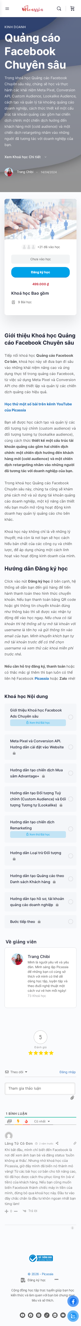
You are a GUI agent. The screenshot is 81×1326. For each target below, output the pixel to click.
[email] (63, 1315)
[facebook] (30, 1315)
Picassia (42, 678)
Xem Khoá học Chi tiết (23, 157)
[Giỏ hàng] (72, 8)
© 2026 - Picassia (40, 1274)
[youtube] (22, 1315)
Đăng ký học (40, 272)
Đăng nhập (67, 1072)
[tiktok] (47, 1315)
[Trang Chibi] (17, 958)
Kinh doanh (15, 27)
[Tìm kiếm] (60, 8)
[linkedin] (55, 1315)
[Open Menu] (7, 8)
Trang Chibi (39, 956)
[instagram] (38, 1315)
